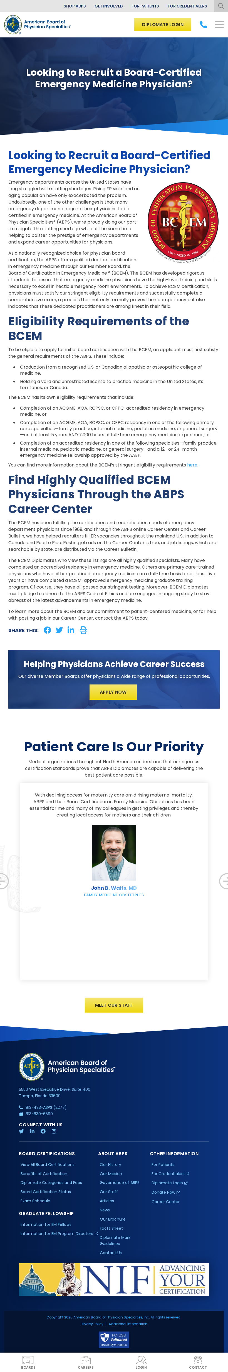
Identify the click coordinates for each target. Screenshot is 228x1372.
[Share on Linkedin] (71, 630)
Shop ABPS (75, 6)
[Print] (83, 630)
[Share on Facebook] (47, 630)
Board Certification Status (46, 1192)
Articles (107, 1201)
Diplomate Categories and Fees (51, 1182)
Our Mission (111, 1173)
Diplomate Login (163, 24)
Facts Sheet (111, 1228)
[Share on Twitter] (59, 630)
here (192, 465)
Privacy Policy (92, 1324)
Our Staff (109, 1192)
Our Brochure (113, 1219)
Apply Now (113, 692)
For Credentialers (187, 6)
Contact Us (111, 1253)
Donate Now (163, 1192)
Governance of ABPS (120, 1182)
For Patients (145, 6)
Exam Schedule (35, 1201)
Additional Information (128, 1324)
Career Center (166, 1201)
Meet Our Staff (114, 1005)
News (105, 1210)
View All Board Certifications (48, 1164)
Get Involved (109, 6)
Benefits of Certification (44, 1173)
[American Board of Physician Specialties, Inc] (37, 24)
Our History (110, 1164)
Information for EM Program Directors (57, 1233)
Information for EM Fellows (46, 1224)
